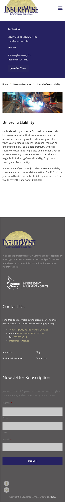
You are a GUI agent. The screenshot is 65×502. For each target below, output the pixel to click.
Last (5, 432)
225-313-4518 (20, 337)
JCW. (53, 496)
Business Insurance (12, 358)
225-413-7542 (37, 333)
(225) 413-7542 (15, 36)
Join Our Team (18, 68)
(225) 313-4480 (30, 36)
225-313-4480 (23, 333)
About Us (7, 352)
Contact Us (41, 358)
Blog (38, 352)
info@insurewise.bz (19, 340)
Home (5, 84)
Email (7, 439)
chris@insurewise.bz (18, 41)
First (5, 418)
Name (7, 402)
